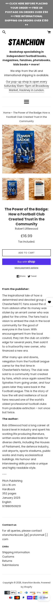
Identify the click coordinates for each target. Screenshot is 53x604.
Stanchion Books (31, 582)
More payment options (26, 267)
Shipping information (16, 552)
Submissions (10, 565)
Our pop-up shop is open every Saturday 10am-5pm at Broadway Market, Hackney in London (26, 86)
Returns (7, 561)
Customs (8, 556)
